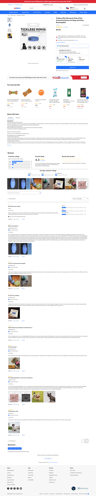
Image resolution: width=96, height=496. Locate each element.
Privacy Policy (51, 493)
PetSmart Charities (11, 484)
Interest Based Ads (59, 493)
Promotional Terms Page (52, 462)
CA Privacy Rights (74, 493)
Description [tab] (10, 117)
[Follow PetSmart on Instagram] (11, 488)
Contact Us (30, 472)
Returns (29, 477)
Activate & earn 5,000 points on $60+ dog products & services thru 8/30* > (48, 1)
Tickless (57, 25)
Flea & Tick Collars (21, 15)
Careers (9, 472)
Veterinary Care (52, 479)
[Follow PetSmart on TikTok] (18, 488)
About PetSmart (10, 470)
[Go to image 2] (9, 25)
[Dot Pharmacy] (83, 488)
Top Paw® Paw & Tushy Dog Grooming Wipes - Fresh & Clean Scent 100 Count (54, 101)
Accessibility (30, 479)
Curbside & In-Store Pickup (75, 472)
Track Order (30, 475)
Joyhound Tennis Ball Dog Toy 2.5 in (40, 100)
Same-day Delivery (74, 475)
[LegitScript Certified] (73, 488)
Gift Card (10, 4)
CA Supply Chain (67, 493)
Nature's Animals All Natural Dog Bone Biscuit (26, 100)
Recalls (41, 493)
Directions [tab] (18, 117)
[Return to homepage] (17, 8)
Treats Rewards (10, 475)
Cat (8, 15)
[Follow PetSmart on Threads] (14, 488)
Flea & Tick (13, 15)
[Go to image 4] (9, 35)
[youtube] (21, 488)
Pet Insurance (52, 482)
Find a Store (72, 470)
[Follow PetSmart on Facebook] (8, 488)
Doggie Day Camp (53, 475)
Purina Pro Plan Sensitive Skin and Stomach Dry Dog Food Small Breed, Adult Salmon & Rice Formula (83, 101)
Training (51, 477)
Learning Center (10, 479)
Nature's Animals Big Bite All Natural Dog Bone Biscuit (13, 100)
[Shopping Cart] (86, 9)
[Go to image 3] (9, 30)
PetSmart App (10, 482)
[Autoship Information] (71, 50)
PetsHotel (51, 472)
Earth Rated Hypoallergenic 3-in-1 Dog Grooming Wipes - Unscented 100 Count (68, 101)
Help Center (30, 470)
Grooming (51, 470)
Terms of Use (45, 493)
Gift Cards (9, 477)
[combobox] (45, 8)
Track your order (18, 4)
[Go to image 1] (9, 19)
